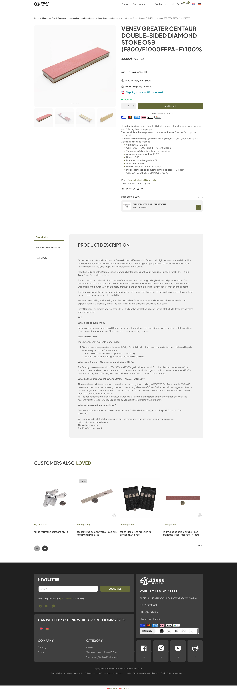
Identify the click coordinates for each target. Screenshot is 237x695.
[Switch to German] (199, 4)
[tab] (71, 103)
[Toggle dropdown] (148, 4)
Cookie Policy (166, 673)
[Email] (142, 188)
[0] (182, 4)
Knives (89, 647)
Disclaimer (68, 673)
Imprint (128, 673)
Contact (42, 652)
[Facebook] (123, 188)
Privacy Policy (56, 673)
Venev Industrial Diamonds (142, 180)
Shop (125, 4)
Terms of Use (78, 673)
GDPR (135, 673)
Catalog (42, 647)
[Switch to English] (193, 4)
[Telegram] (130, 188)
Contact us (160, 4)
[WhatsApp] (127, 188)
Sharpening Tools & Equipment (54, 18)
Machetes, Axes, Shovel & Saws (102, 652)
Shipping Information (115, 673)
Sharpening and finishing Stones (82, 18)
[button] (198, 207)
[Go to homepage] (41, 4)
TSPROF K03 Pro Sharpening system (149, 204)
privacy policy (66, 599)
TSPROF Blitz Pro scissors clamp (51, 532)
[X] (134, 188)
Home (36, 18)
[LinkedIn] (138, 188)
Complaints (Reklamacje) (149, 673)
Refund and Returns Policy (95, 673)
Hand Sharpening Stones (108, 18)
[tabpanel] (136, 336)
